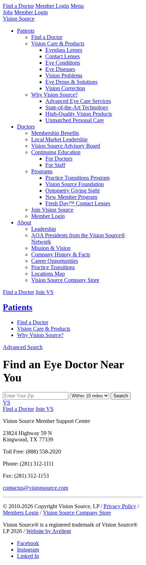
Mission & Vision (51, 248)
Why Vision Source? (54, 95)
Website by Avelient (48, 531)
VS (6, 403)
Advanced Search (23, 347)
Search (120, 395)
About (24, 222)
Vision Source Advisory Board (65, 146)
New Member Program (71, 197)
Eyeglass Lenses (63, 50)
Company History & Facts (60, 254)
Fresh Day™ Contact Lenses (77, 203)
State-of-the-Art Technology (76, 107)
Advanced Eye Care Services (78, 101)
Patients (25, 31)
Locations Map (48, 274)
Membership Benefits (55, 133)
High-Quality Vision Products (78, 114)
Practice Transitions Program (77, 178)
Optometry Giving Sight (72, 191)
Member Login (52, 6)
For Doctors (58, 159)
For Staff (55, 165)
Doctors (26, 127)
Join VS (44, 292)
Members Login (21, 513)
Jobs (8, 12)
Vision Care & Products (57, 43)
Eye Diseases (60, 69)
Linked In (28, 556)
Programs (41, 171)
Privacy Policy (119, 506)
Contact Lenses (62, 56)
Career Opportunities (54, 261)
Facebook (28, 543)
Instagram (28, 550)
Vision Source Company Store (65, 280)
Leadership (43, 229)
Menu (77, 6)
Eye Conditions (62, 63)
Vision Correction (65, 88)
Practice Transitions (53, 267)
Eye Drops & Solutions (71, 82)
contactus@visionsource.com (35, 488)
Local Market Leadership (59, 139)
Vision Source (18, 19)
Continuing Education (55, 152)
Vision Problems (63, 75)
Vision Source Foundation (74, 184)
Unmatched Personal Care (74, 120)
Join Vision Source (52, 210)
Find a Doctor (18, 6)
